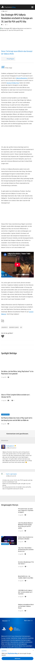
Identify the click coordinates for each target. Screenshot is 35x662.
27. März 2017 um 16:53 (11, 447)
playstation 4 (5, 327)
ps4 (21, 327)
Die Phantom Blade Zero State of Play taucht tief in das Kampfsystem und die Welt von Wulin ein (16, 419)
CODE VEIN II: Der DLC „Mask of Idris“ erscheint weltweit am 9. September (25, 591)
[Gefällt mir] (8, 377)
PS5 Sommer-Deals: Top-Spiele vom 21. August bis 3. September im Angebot (25, 510)
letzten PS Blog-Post (13, 83)
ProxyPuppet (10, 58)
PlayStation (9, 7)
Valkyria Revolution (21, 78)
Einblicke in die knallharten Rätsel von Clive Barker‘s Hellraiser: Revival (26, 606)
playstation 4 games (14, 327)
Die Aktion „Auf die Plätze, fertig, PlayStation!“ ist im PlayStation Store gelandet (17, 372)
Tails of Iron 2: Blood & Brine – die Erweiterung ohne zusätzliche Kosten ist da (26, 549)
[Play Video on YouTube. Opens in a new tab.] (12, 543)
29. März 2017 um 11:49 (11, 475)
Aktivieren (17, 658)
